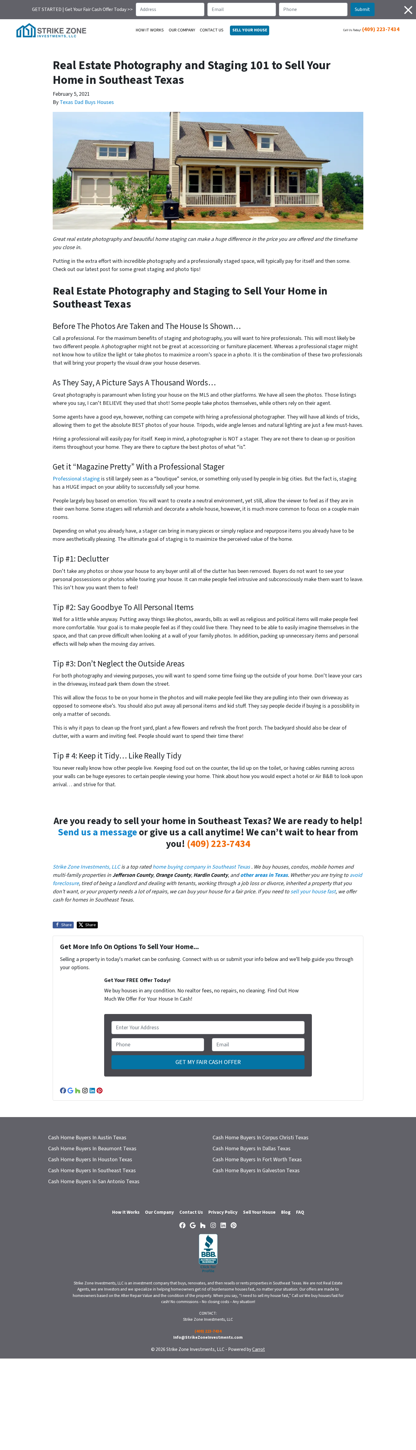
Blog (286, 1212)
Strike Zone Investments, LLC (86, 867)
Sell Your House (259, 1212)
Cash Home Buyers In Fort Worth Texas (257, 1159)
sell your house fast (313, 891)
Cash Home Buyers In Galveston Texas (256, 1170)
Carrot (258, 1349)
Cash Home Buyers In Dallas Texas (252, 1148)
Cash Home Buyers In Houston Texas (90, 1159)
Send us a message (97, 832)
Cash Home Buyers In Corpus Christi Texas (260, 1137)
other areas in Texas (264, 875)
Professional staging (76, 479)
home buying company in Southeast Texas (201, 867)
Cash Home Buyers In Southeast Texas (92, 1170)
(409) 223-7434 (381, 29)
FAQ (300, 1212)
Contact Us (212, 30)
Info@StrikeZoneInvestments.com (208, 1337)
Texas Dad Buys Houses (87, 102)
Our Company (182, 30)
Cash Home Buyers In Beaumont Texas (92, 1148)
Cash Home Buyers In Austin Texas (87, 1137)
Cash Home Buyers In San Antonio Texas (93, 1181)
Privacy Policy (223, 1212)
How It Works (150, 30)
